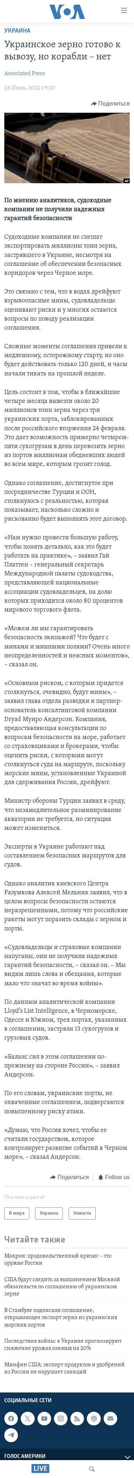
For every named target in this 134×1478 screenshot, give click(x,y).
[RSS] (77, 1418)
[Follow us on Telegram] (11, 1435)
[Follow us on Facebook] (11, 1418)
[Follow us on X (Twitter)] (27, 1418)
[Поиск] (92, 1469)
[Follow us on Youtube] (44, 1418)
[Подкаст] (93, 1418)
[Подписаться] (110, 1418)
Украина (17, 31)
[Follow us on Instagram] (61, 1418)
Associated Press (24, 74)
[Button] (110, 103)
